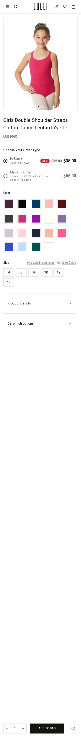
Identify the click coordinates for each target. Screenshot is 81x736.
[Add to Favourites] (73, 729)
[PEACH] (49, 233)
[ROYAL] (9, 247)
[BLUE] (36, 204)
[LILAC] (9, 233)
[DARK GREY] (9, 219)
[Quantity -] (7, 728)
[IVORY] (49, 219)
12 (58, 272)
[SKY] (22, 247)
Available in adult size (41, 263)
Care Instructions (20, 323)
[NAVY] (36, 233)
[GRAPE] (36, 219)
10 (46, 272)
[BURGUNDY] (62, 204)
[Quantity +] (23, 728)
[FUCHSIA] (22, 219)
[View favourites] (65, 6)
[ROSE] (62, 233)
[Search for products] (16, 6)
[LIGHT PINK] (22, 233)
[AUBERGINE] (9, 204)
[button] (40, 63)
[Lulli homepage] (40, 6)
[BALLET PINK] (49, 204)
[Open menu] (7, 6)
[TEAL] (36, 247)
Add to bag (47, 728)
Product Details (19, 303)
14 (9, 282)
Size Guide (69, 263)
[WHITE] (49, 247)
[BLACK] (22, 204)
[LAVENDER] (62, 219)
